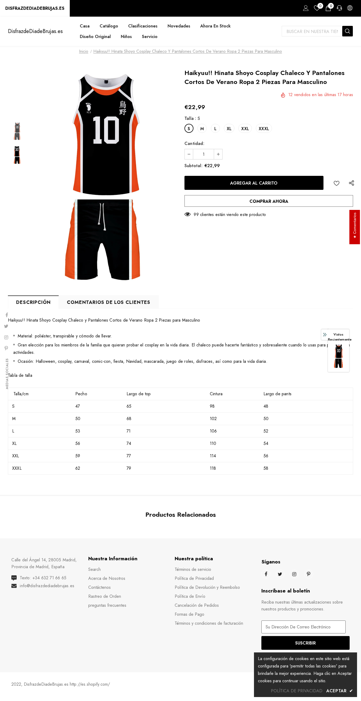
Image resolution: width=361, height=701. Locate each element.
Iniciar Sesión (305, 9)
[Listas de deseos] (336, 182)
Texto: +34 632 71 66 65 (43, 578)
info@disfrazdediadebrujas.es (47, 586)
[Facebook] (265, 574)
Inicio (83, 51)
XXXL (264, 129)
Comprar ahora (268, 201)
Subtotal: (193, 166)
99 (196, 214)
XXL (245, 129)
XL (229, 129)
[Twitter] (280, 574)
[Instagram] (294, 574)
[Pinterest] (308, 574)
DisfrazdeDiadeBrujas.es (35, 31)
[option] (104, 178)
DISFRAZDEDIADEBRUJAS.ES (34, 8)
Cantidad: (194, 143)
